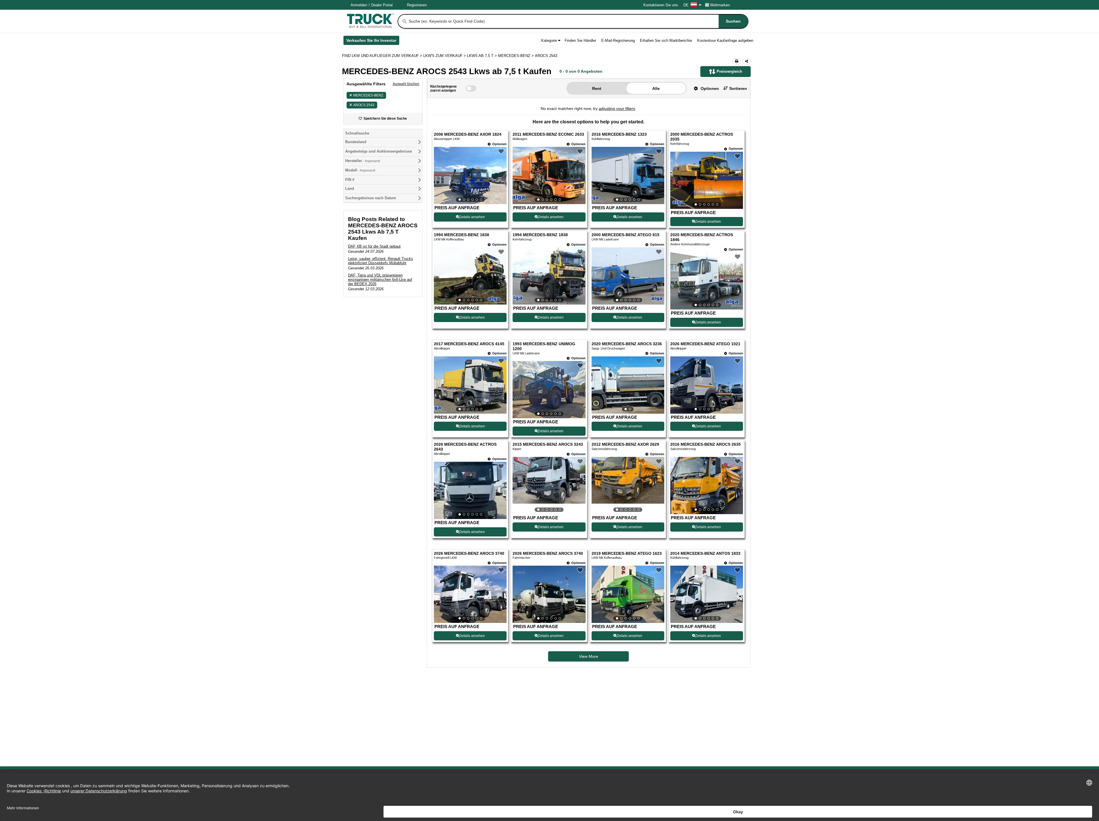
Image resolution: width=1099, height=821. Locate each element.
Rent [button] (596, 88)
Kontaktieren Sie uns (660, 5)
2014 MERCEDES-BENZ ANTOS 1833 (705, 553)
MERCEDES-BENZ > (516, 56)
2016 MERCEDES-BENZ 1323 (619, 134)
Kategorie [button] (549, 40)
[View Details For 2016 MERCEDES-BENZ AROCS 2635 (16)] (706, 485)
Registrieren (417, 5)
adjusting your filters (617, 108)
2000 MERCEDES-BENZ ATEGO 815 (625, 235)
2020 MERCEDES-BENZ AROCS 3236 (627, 344)
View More (588, 656)
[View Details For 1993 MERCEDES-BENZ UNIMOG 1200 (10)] (549, 389)
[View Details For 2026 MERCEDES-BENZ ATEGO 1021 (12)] (706, 385)
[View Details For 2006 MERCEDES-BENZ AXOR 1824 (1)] (470, 175)
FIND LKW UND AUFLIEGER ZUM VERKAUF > (382, 56)
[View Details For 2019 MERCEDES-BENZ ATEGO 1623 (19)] (628, 594)
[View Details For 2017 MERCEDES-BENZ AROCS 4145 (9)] (470, 385)
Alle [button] (656, 88)
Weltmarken (720, 5)
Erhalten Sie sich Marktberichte (666, 40)
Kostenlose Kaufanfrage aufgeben (725, 40)
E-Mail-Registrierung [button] (618, 40)
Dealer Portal (382, 5)
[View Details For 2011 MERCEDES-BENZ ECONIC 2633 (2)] (549, 175)
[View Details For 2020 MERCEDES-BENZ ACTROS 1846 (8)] (706, 280)
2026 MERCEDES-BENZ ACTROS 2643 (465, 446)
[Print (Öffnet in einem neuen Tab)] (736, 61)
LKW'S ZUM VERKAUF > (445, 56)
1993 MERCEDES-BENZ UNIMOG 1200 (544, 346)
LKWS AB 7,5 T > (482, 56)
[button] (704, 88)
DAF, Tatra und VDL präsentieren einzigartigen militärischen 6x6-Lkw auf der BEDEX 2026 (380, 279)
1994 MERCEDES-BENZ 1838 (461, 235)
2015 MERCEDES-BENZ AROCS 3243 (548, 444)
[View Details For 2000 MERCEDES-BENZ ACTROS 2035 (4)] (706, 180)
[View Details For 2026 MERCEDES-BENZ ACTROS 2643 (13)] (470, 490)
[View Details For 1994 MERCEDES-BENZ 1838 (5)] (470, 276)
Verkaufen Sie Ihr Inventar (372, 41)
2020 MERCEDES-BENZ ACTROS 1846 (701, 237)
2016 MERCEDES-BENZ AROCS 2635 (705, 444)
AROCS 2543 (363, 105)
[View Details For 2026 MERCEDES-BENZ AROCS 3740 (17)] (470, 594)
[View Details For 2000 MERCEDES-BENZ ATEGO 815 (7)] (628, 276)
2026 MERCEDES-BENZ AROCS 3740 (469, 553)
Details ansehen (472, 217)
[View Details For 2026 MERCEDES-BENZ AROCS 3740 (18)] (549, 594)
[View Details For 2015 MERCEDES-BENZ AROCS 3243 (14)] (549, 485)
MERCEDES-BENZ (368, 95)
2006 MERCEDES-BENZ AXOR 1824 (467, 134)
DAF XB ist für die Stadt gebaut (374, 246)
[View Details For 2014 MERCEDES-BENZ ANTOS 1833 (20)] (706, 594)
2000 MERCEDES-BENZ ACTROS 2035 (701, 136)
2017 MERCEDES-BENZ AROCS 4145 (469, 344)
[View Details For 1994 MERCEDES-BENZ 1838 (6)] (549, 276)
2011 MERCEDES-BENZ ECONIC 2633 (548, 134)
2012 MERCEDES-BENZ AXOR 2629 (625, 444)
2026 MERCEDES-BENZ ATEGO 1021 (705, 344)
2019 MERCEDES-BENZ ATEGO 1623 (627, 553)
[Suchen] (404, 21)
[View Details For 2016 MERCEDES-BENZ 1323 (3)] (628, 175)
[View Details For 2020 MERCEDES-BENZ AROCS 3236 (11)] (628, 385)
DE (686, 5)
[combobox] (577, 21)
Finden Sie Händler (580, 40)
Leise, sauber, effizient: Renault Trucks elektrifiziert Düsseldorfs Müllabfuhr (380, 260)
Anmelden (359, 5)
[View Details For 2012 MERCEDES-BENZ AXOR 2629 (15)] (628, 485)
